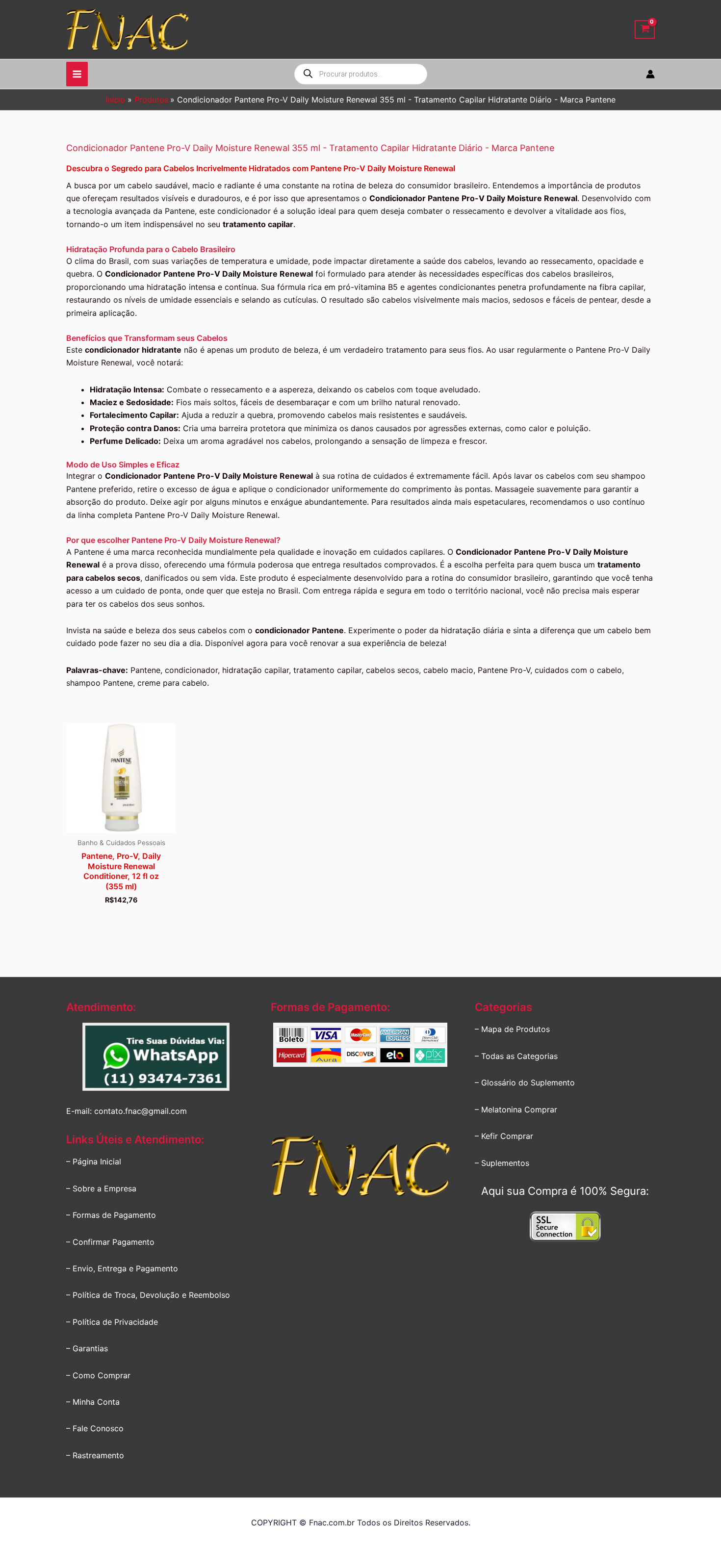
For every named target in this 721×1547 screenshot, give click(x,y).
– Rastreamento (95, 1455)
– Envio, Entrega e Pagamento (122, 1268)
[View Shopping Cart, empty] (645, 29)
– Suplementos (502, 1163)
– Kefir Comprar (504, 1136)
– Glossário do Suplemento (525, 1082)
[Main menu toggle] (77, 74)
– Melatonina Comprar (516, 1109)
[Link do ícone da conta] (650, 74)
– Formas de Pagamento (111, 1215)
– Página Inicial (93, 1161)
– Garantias (87, 1348)
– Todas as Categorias (516, 1056)
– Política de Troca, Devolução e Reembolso (148, 1295)
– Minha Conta (93, 1402)
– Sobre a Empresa (101, 1188)
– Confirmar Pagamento (110, 1242)
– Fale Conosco (95, 1428)
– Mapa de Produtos (512, 1029)
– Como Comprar (98, 1375)
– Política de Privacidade (112, 1322)
